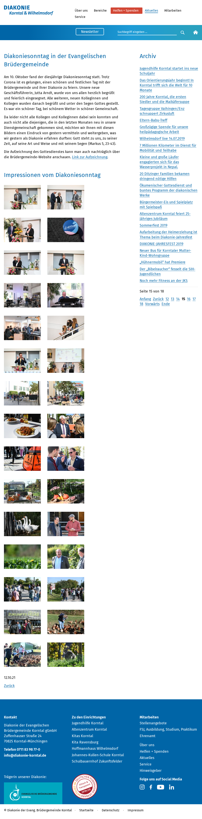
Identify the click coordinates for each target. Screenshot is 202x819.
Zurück (9, 686)
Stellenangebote (153, 723)
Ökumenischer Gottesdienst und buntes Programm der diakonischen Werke (168, 190)
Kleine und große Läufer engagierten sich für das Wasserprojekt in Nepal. (159, 162)
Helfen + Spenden (125, 10)
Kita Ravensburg (85, 742)
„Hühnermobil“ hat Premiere (162, 262)
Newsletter (90, 32)
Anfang (145, 299)
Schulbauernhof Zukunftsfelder (97, 761)
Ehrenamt (147, 736)
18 (141, 304)
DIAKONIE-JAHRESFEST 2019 (161, 244)
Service (80, 17)
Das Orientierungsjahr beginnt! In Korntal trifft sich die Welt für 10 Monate (167, 85)
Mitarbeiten (172, 10)
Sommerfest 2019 (153, 225)
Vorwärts (152, 304)
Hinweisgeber (151, 770)
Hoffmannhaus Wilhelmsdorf (95, 748)
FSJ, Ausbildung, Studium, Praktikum (168, 729)
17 (194, 299)
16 (189, 299)
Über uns (81, 10)
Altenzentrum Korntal (89, 729)
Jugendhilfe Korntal (87, 723)
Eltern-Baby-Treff (153, 120)
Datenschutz (110, 810)
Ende (166, 304)
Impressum (136, 810)
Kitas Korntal (82, 736)
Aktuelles (151, 10)
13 (172, 299)
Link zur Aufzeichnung (89, 157)
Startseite (86, 810)
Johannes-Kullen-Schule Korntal (98, 755)
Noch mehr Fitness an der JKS (164, 281)
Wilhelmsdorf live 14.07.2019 (162, 138)
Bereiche (100, 10)
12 (167, 299)
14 (178, 299)
